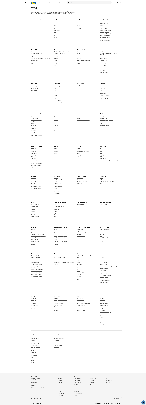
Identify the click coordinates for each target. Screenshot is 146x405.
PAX (54, 35)
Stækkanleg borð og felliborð (59, 53)
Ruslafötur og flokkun (35, 130)
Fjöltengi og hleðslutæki (104, 125)
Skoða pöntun (60, 395)
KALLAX (55, 28)
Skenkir (32, 123)
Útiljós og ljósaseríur (35, 241)
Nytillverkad (79, 21)
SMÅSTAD (33, 61)
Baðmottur (56, 151)
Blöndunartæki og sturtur (104, 23)
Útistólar (55, 211)
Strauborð (102, 234)
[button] (40, 3)
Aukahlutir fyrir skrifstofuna (82, 56)
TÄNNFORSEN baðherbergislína (106, 33)
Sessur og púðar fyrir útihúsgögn (37, 234)
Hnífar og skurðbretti (35, 153)
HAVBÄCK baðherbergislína (105, 40)
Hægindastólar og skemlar (59, 206)
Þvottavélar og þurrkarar (104, 95)
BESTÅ (55, 37)
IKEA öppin (60, 386)
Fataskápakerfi (57, 86)
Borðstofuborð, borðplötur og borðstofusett (62, 51)
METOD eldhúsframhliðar (36, 91)
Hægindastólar (102, 301)
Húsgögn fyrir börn (35, 51)
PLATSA (55, 91)
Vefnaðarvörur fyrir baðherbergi (106, 30)
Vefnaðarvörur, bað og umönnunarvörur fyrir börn (40, 58)
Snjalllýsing (102, 123)
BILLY (55, 32)
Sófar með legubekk (35, 207)
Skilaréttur (92, 384)
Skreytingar (79, 276)
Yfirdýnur (33, 184)
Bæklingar (60, 378)
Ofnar (101, 90)
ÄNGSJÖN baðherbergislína (105, 35)
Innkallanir (60, 384)
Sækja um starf (109, 380)
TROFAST (33, 63)
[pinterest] (37, 398)
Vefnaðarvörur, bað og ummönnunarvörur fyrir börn (64, 262)
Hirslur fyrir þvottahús (104, 237)
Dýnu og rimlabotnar (104, 158)
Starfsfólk (108, 384)
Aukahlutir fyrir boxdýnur (36, 186)
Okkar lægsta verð (34, 21)
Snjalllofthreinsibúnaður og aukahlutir (107, 181)
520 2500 (32, 380)
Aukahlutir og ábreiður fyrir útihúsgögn (38, 236)
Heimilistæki (102, 255)
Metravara (56, 244)
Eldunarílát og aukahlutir (35, 160)
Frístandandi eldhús (35, 88)
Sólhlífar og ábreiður (35, 239)
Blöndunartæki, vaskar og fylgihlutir (106, 62)
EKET (55, 33)
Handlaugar (102, 25)
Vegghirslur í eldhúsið (104, 72)
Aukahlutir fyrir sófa (35, 216)
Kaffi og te (33, 149)
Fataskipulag (56, 103)
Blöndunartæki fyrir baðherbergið (37, 260)
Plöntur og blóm (57, 191)
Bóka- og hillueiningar (81, 305)
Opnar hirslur (56, 88)
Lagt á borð (79, 274)
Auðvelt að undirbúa (81, 204)
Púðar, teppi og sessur (58, 232)
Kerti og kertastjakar (58, 186)
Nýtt (50, 2)
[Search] (68, 2)
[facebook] (32, 398)
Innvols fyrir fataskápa (58, 102)
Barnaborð (56, 58)
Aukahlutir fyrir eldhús (104, 58)
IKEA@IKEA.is (33, 379)
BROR (55, 130)
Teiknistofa (76, 386)
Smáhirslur (79, 58)
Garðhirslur (33, 232)
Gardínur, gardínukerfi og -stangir (60, 236)
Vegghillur (33, 133)
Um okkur (107, 382)
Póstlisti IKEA (60, 391)
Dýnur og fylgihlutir (103, 149)
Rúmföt (101, 153)
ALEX (55, 23)
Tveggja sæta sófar (35, 204)
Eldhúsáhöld (33, 156)
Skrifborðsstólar (80, 51)
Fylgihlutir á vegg (57, 183)
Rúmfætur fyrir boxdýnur (36, 188)
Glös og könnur (34, 158)
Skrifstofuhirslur (80, 55)
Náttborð (56, 61)
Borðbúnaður (33, 148)
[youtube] (40, 398)
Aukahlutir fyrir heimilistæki (105, 98)
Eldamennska (33, 242)
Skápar (32, 116)
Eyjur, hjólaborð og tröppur (105, 63)
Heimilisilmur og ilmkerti (58, 179)
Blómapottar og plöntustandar (60, 190)
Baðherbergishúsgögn (104, 21)
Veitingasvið (61, 2)
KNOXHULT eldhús (34, 86)
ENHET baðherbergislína (104, 38)
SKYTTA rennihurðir (57, 100)
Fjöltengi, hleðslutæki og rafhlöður (83, 60)
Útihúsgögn (33, 229)
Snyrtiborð (56, 65)
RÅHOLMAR (33, 179)
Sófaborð (56, 55)
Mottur (55, 148)
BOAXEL (55, 97)
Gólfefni (55, 153)
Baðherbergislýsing (103, 118)
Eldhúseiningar (102, 70)
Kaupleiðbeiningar (93, 380)
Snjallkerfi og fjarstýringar (82, 156)
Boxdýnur (101, 151)
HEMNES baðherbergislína (105, 37)
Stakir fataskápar (57, 85)
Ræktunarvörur (80, 183)
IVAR (55, 123)
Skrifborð (56, 56)
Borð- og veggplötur (104, 60)
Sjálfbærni (108, 386)
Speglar (55, 188)
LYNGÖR (33, 183)
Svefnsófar (33, 214)
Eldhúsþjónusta (77, 384)
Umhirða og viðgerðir (81, 236)
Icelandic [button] (117, 398)
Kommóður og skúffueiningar (36, 120)
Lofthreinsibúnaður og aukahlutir (83, 151)
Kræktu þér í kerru (77, 380)
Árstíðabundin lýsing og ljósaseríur (106, 120)
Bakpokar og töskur (35, 137)
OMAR (55, 132)
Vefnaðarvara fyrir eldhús (36, 165)
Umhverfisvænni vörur (104, 204)
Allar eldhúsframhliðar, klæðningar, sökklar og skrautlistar (108, 54)
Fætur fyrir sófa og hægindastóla (83, 120)
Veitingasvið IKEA (61, 380)
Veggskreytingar (57, 193)
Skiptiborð (56, 63)
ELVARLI (55, 93)
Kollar (55, 214)
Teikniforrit (92, 382)
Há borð (55, 60)
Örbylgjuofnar (102, 91)
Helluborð (101, 86)
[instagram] (35, 398)
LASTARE (55, 133)
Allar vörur (60, 389)
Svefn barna (33, 55)
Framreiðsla (33, 151)
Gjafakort (60, 382)
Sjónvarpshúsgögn (34, 118)
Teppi (55, 234)
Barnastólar (56, 209)
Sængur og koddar (103, 155)
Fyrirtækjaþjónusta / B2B (78, 389)
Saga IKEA (108, 378)
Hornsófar (33, 211)
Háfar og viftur (102, 88)
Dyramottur (56, 149)
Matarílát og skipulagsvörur (36, 163)
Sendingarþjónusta (77, 378)
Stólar (55, 204)
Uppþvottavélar (103, 93)
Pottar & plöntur (57, 296)
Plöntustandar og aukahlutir (82, 181)
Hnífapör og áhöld (34, 155)
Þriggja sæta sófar (34, 206)
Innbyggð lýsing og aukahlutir (105, 68)
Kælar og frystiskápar (104, 85)
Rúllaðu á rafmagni (77, 382)
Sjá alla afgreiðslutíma (35, 391)
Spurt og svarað (93, 386)
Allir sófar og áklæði (35, 218)
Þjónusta (55, 2)
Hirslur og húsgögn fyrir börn (36, 53)
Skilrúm (78, 63)
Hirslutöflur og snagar (35, 126)
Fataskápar (33, 300)
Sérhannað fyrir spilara (81, 61)
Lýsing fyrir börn (34, 60)
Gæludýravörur (80, 85)
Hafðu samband (34, 382)
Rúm (100, 148)
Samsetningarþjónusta (78, 393)
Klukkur (55, 181)
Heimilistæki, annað (103, 97)
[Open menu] (26, 3)
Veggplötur (79, 234)
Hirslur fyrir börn (34, 132)
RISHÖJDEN (33, 181)
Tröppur (55, 213)
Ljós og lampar (80, 264)
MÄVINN (78, 25)
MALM (55, 21)
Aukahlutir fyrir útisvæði (35, 237)
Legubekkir (79, 116)
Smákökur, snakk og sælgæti (82, 207)
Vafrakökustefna (118, 403)
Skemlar (78, 118)
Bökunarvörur (34, 161)
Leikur (32, 56)
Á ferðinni (33, 244)
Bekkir (55, 216)
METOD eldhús (57, 30)
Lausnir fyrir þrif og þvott (104, 32)
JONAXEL (56, 98)
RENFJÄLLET (33, 178)
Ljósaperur (102, 121)
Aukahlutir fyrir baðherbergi (105, 28)
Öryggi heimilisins (61, 393)
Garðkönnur (79, 184)
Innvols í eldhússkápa (104, 67)
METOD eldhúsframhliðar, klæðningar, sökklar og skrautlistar (109, 56)
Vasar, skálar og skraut (58, 184)
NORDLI (55, 25)
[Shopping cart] (120, 3)
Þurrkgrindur (102, 232)
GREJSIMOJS (79, 23)
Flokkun (101, 236)
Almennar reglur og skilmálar (109, 403)
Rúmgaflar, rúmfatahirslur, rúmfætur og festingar (109, 160)
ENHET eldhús (34, 90)
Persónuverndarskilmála (99, 403)
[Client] (115, 3)
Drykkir (78, 206)
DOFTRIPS (79, 28)
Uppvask (101, 239)
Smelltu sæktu (76, 391)
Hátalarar (79, 148)
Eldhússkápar (102, 51)
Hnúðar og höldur (103, 65)
